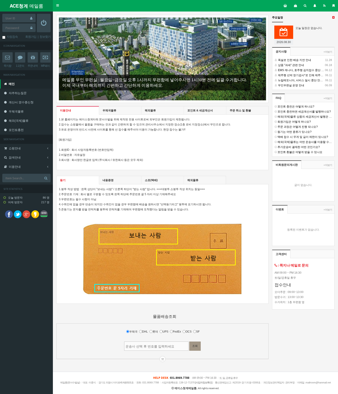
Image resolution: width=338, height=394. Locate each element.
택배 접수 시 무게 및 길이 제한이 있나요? (302, 137)
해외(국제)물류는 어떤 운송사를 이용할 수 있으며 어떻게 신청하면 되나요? (304, 142)
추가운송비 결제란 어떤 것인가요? (298, 147)
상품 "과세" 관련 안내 (304, 65)
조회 (195, 346)
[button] (57, 5)
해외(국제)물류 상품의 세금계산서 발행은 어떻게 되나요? (304, 116)
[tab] (78, 110)
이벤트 (280, 209)
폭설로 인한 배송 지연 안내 (304, 60)
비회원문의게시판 (287, 164)
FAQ (278, 98)
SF (198, 331)
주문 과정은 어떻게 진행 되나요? (297, 126)
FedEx (177, 331)
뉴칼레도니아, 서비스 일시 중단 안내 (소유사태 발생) (304, 80)
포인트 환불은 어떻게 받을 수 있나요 (299, 152)
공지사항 (281, 51)
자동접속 (11, 36)
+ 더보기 (328, 51)
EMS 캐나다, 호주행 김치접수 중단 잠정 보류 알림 (304, 70)
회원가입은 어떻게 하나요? (294, 121)
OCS (189, 331)
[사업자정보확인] (203, 382)
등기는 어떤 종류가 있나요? (294, 131)
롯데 (155, 331)
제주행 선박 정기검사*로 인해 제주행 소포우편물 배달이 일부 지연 (304, 75)
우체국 (133, 331)
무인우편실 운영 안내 (304, 85)
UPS (165, 331)
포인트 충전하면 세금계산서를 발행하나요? (304, 111)
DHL (145, 331)
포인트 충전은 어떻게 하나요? (295, 106)
